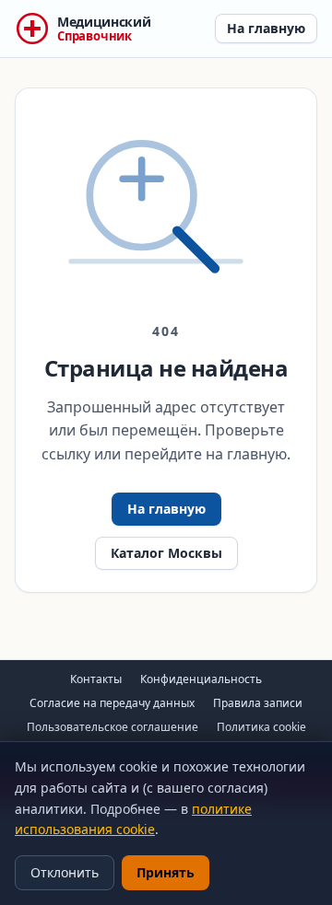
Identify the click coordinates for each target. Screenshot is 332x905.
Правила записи (257, 703)
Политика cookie (261, 727)
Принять (165, 872)
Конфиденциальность (201, 679)
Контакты (96, 679)
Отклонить (64, 872)
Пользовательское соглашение (112, 727)
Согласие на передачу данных (112, 703)
